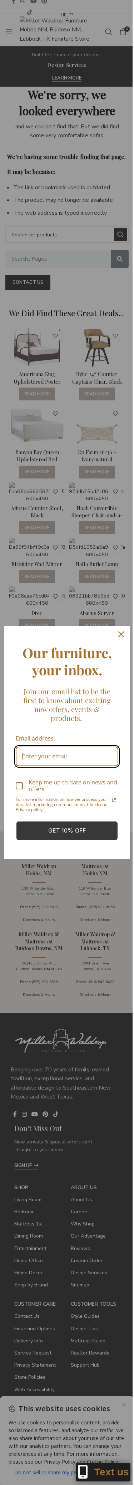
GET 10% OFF (67, 830)
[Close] (121, 634)
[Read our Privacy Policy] (114, 800)
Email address (35, 738)
